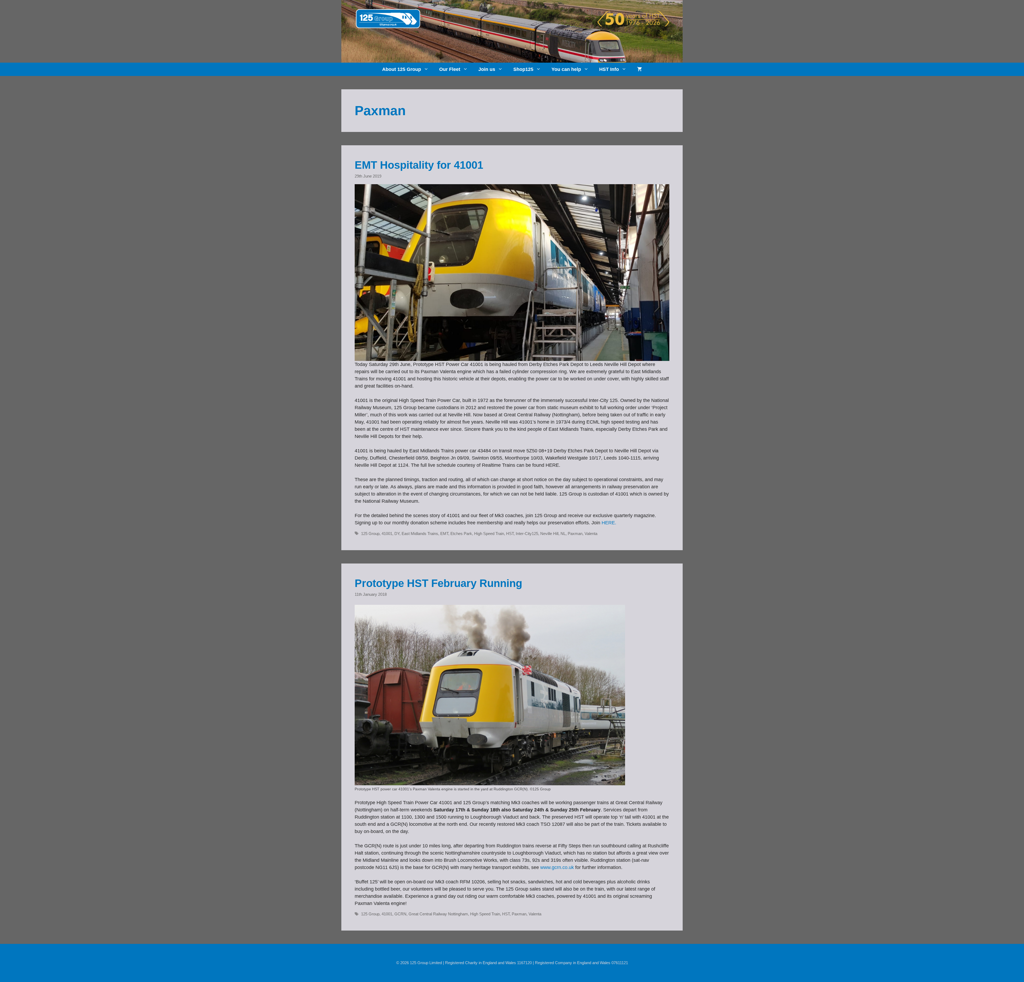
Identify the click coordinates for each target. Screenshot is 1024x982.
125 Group (370, 533)
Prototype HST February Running (438, 583)
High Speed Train (489, 533)
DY (396, 533)
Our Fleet (449, 69)
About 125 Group (401, 69)
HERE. (609, 522)
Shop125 (523, 69)
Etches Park (461, 533)
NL (563, 533)
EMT (444, 533)
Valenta (591, 533)
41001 (387, 533)
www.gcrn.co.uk (557, 867)
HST (510, 533)
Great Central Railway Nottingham (438, 914)
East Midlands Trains (420, 533)
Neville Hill (549, 533)
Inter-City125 (527, 533)
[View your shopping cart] (639, 69)
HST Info (609, 69)
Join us (486, 69)
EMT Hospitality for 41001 (419, 165)
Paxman (575, 533)
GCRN (400, 914)
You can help (566, 69)
